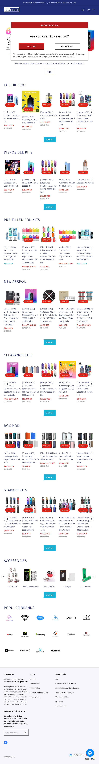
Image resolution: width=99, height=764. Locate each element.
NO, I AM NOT (67, 46)
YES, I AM (31, 46)
